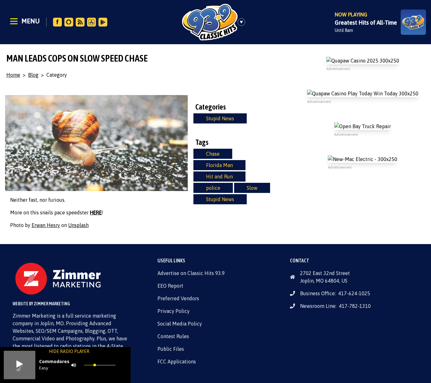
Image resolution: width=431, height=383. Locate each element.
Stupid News (220, 118)
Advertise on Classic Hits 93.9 (191, 273)
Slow (252, 188)
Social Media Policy (179, 323)
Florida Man (219, 165)
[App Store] (91, 22)
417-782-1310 (355, 306)
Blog (33, 75)
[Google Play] (103, 22)
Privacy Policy (173, 311)
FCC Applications (176, 361)
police (213, 188)
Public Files (170, 349)
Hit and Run (219, 176)
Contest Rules (173, 336)
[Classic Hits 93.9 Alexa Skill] (68, 22)
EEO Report (170, 286)
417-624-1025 (354, 293)
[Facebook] (57, 22)
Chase (213, 154)
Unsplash (78, 225)
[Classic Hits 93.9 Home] (210, 22)
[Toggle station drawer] (243, 22)
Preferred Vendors (178, 298)
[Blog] (80, 22)
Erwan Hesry (46, 225)
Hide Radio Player (69, 351)
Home (13, 75)
